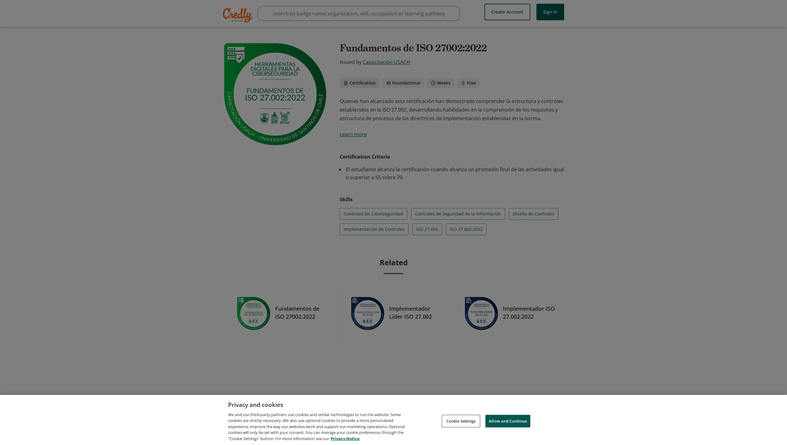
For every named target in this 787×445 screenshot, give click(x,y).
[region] (393, 420)
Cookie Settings (461, 420)
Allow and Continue (508, 420)
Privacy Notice (345, 438)
